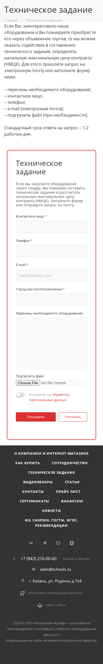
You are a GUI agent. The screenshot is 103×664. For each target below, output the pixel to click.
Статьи (72, 482)
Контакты (33, 491)
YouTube (58, 543)
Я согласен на (49, 397)
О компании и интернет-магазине (51, 453)
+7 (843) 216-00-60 (39, 558)
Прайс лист (68, 491)
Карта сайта (55, 605)
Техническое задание (51, 472)
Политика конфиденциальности (56, 593)
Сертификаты (34, 501)
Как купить (27, 463)
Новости (51, 510)
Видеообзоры (38, 482)
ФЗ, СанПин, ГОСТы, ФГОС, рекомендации (51, 523)
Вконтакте (31, 543)
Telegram (44, 543)
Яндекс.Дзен (71, 543)
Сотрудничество (69, 463)
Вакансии (72, 501)
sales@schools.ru (55, 569)
